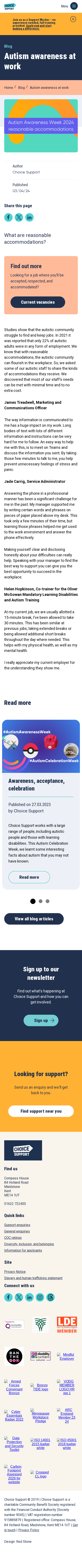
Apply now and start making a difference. (32, 27)
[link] (8, 220)
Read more (29, 877)
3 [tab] (47, 900)
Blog (21, 88)
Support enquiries (17, 1225)
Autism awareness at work (49, 88)
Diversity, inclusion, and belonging (29, 1244)
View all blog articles (34, 918)
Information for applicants (23, 1250)
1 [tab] (31, 900)
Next (71, 736)
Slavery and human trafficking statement (33, 1278)
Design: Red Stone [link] (18, 1542)
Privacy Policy (28, 1530)
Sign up (41, 1020)
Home (8, 88)
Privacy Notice (15, 1272)
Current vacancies (38, 302)
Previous (10, 736)
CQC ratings (13, 1238)
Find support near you (41, 1111)
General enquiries (17, 1231)
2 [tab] (40, 900)
